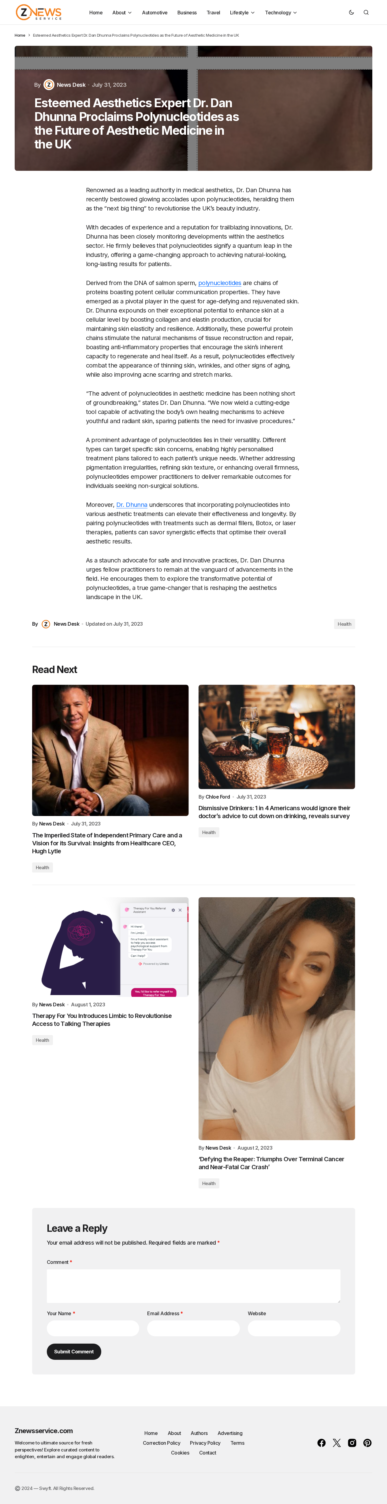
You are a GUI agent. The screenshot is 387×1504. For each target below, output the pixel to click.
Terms (237, 1443)
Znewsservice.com (44, 1431)
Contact (207, 1453)
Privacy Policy (205, 1443)
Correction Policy (161, 1443)
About (174, 1433)
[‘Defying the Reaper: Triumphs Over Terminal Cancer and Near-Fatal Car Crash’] (277, 1018)
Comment (59, 1262)
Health (344, 624)
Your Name (61, 1313)
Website (257, 1313)
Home (20, 35)
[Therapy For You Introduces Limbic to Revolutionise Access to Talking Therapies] (110, 947)
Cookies (180, 1453)
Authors (199, 1433)
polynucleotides (219, 283)
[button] (351, 12)
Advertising (230, 1433)
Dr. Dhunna (131, 504)
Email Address (165, 1313)
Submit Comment (74, 1351)
